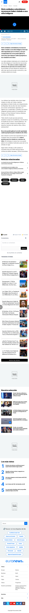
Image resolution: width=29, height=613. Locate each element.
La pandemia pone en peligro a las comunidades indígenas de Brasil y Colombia (12, 168)
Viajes (2, 579)
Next (2, 576)
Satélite (21, 547)
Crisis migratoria (10, 547)
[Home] (1, 5)
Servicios (3, 594)
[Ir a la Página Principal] (5, 2)
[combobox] (14, 523)
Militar (22, 180)
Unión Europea (20, 540)
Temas (2, 566)
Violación (14, 180)
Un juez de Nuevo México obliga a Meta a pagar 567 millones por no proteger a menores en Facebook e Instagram (12, 173)
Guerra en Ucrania (10, 536)
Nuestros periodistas (6, 585)
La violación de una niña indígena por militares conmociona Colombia (12, 163)
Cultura (17, 579)
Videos (2, 582)
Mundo (10, 5)
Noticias (5, 5)
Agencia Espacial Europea (14, 554)
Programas (18, 582)
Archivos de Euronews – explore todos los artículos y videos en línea (21, 587)
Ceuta (20, 543)
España (21, 536)
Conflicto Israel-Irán (14, 532)
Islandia (19, 550)
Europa (3, 570)
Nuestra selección (9, 390)
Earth (16, 573)
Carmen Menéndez (7, 36)
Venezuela (10, 550)
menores (5, 180)
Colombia (15, 5)
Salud (16, 576)
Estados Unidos (9, 540)
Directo (25, 1)
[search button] (25, 523)
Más (2, 598)
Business (3, 573)
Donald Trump (10, 543)
